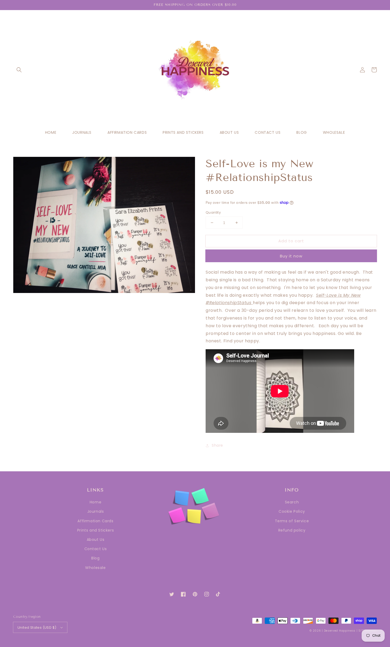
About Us (96, 539)
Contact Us (95, 548)
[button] (19, 70)
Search (292, 502)
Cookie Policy (292, 511)
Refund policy (292, 530)
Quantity (213, 212)
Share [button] (217, 445)
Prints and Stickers (95, 530)
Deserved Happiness (340, 631)
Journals (95, 511)
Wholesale (95, 567)
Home (95, 502)
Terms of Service (292, 521)
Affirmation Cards (95, 521)
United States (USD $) (37, 627)
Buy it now (291, 256)
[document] (104, 226)
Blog (95, 558)
